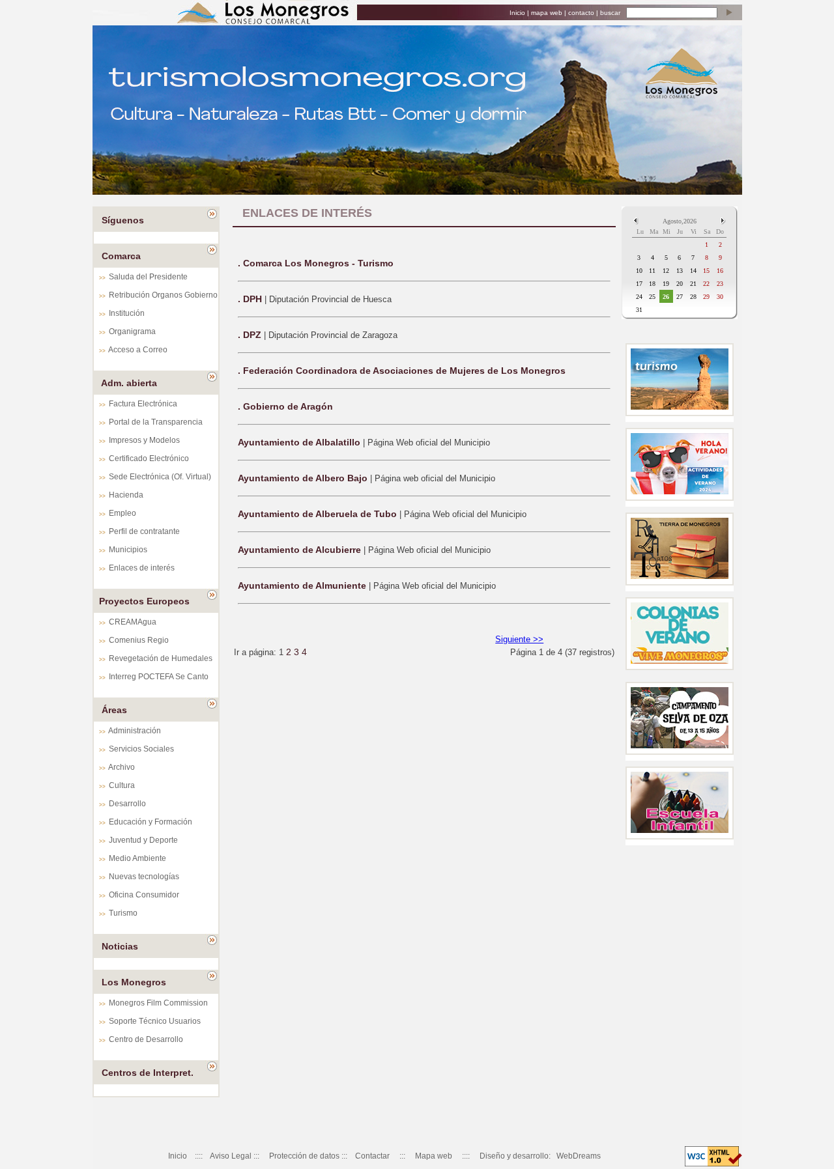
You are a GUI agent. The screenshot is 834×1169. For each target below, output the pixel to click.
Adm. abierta (129, 383)
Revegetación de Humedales (160, 658)
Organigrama (132, 331)
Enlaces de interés (142, 567)
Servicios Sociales (141, 749)
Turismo (123, 913)
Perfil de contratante (144, 531)
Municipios (128, 549)
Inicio (517, 12)
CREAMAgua (132, 622)
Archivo (121, 767)
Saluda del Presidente (148, 276)
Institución (127, 313)
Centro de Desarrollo (146, 1039)
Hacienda (126, 495)
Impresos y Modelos (144, 440)
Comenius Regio (139, 640)
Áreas (114, 710)
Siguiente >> (519, 639)
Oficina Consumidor (144, 894)
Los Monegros (134, 982)
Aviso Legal (231, 1156)
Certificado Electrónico (149, 458)
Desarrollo (127, 803)
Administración (134, 730)
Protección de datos (304, 1156)
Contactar (372, 1156)
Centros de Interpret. (148, 1072)
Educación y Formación (150, 821)
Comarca (121, 256)
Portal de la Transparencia (156, 422)
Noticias (120, 946)
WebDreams (578, 1156)
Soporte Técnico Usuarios (155, 1021)
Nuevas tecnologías (144, 876)
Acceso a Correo (137, 349)
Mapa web (433, 1156)
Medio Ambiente (137, 858)
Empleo (122, 513)
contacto (581, 12)
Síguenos (123, 220)
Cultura (122, 785)
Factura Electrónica (143, 403)
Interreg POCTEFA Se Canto (158, 676)
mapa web (546, 12)
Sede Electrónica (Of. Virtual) (160, 476)
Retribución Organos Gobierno (163, 295)
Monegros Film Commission (158, 1002)
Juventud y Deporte (143, 840)
